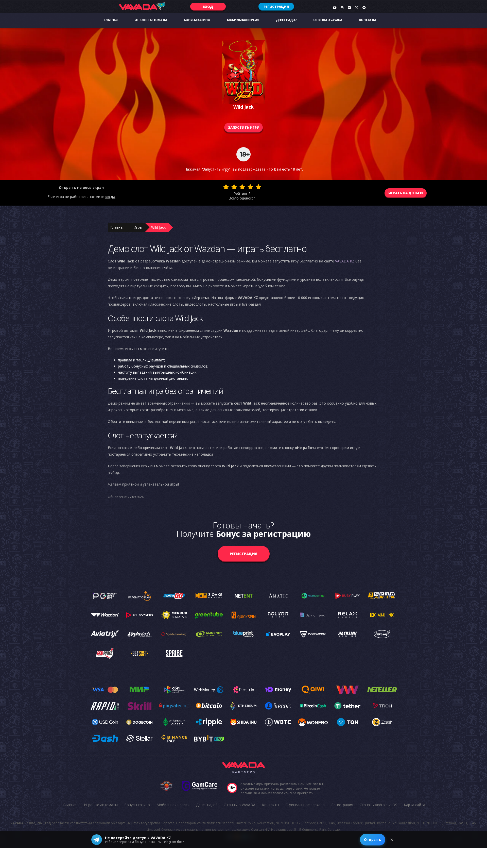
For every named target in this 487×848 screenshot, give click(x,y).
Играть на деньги (405, 193)
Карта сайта (414, 804)
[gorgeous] (258, 186)
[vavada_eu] (356, 7)
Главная (111, 20)
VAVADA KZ (344, 261)
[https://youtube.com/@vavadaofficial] (334, 7)
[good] (250, 186)
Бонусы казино (197, 20)
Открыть (372, 839)
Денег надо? (286, 20)
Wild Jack (158, 227)
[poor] (234, 186)
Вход (208, 6)
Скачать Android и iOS (378, 804)
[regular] (242, 186)
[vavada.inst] (341, 7)
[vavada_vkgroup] (349, 7)
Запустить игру (243, 127)
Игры (137, 227)
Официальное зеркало (305, 804)
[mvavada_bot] (364, 7)
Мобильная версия (243, 20)
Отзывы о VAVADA (327, 20)
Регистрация (276, 6)
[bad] (226, 186)
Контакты (367, 20)
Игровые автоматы (150, 20)
